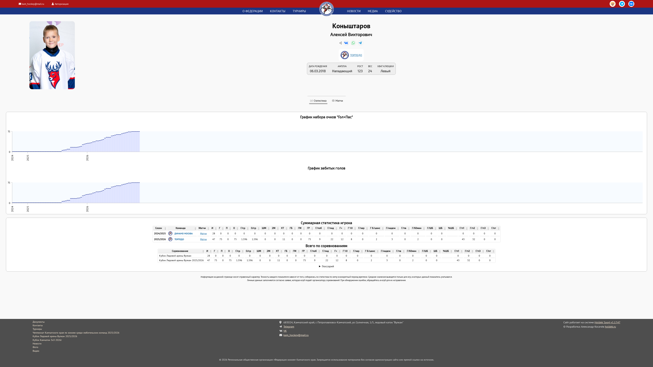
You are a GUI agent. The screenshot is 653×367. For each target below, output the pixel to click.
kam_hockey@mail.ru (33, 4)
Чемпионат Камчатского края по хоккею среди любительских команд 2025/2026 (76, 332)
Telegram (288, 326)
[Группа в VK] (631, 4)
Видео (36, 351)
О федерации (252, 11)
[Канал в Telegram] (622, 4)
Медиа (373, 11)
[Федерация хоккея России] (613, 4)
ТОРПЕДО (356, 55)
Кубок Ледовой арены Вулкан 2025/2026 (55, 336)
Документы (39, 322)
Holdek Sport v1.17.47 (607, 322)
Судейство (393, 11)
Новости (354, 11)
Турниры (299, 11)
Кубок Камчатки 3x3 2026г (47, 340)
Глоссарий (328, 266)
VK (285, 330)
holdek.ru (610, 326)
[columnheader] (160, 228)
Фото (35, 347)
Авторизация (62, 4)
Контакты (277, 11)
